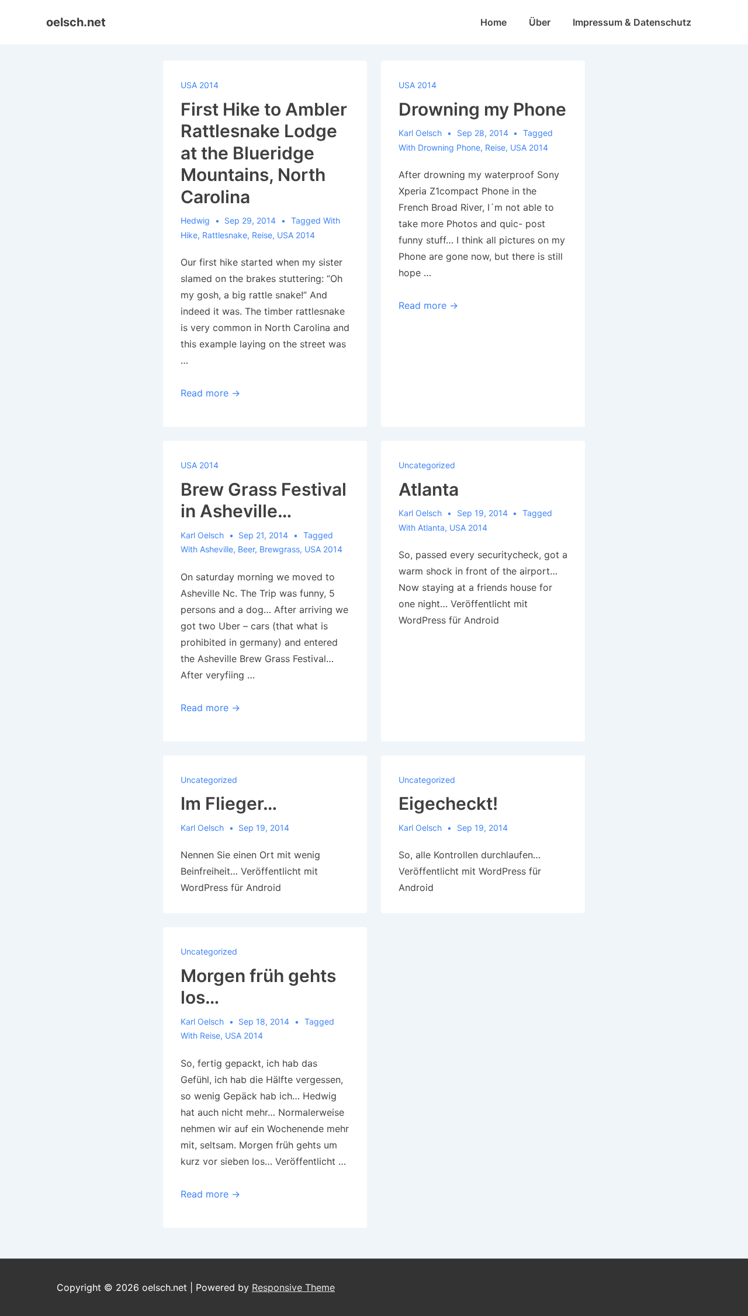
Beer (246, 549)
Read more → (210, 393)
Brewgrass (279, 549)
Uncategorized (427, 465)
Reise (262, 235)
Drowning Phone (449, 147)
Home (493, 22)
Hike (189, 235)
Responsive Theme (293, 1287)
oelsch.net (76, 22)
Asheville (216, 549)
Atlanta (429, 489)
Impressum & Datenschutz (632, 22)
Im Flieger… (229, 803)
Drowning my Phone (482, 109)
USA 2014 (200, 85)
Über (539, 22)
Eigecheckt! (448, 803)
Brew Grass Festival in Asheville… (264, 500)
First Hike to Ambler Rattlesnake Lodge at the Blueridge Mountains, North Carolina (264, 153)
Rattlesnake (224, 235)
